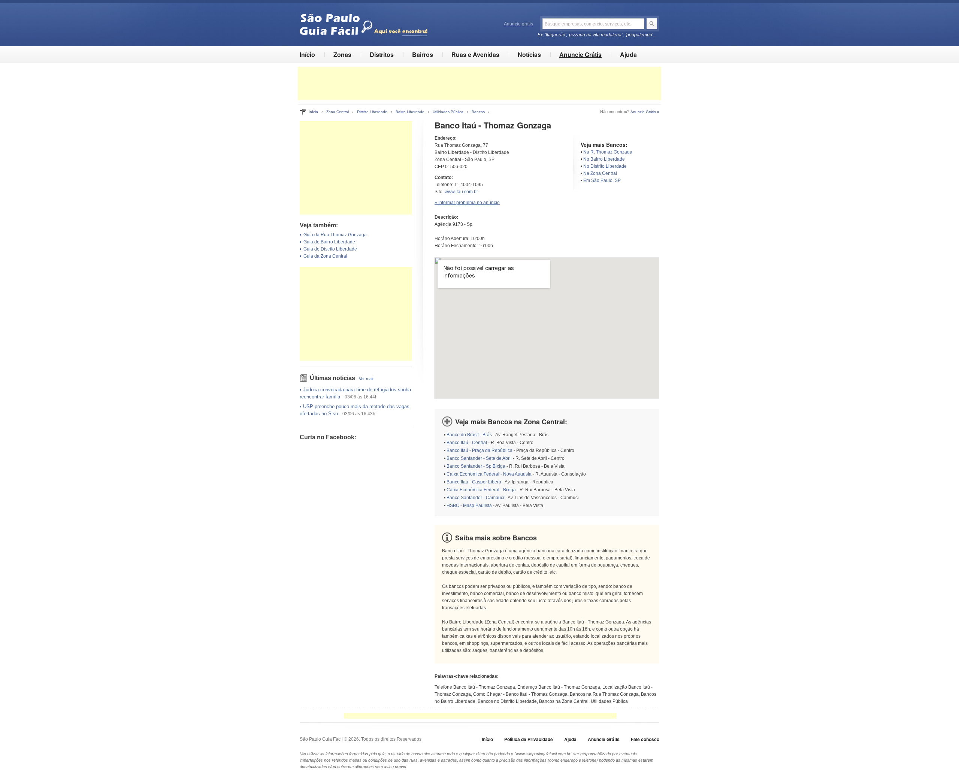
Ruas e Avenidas (475, 54)
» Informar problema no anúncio (467, 202)
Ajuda (628, 54)
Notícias (529, 54)
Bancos (478, 112)
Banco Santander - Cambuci (475, 497)
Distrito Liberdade (372, 112)
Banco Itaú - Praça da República (479, 450)
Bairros (422, 54)
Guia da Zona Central (325, 256)
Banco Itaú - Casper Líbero (474, 482)
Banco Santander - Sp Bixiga (476, 466)
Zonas (342, 54)
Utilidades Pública (448, 112)
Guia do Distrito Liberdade (330, 249)
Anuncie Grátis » (644, 112)
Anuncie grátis (518, 24)
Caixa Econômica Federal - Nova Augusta (489, 474)
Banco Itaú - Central (467, 442)
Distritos (382, 54)
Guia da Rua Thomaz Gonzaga (335, 234)
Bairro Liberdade (410, 112)
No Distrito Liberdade (605, 166)
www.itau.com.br (461, 191)
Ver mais (367, 378)
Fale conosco (645, 739)
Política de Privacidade (528, 739)
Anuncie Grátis (580, 54)
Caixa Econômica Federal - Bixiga (481, 489)
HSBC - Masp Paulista (469, 505)
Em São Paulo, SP (602, 180)
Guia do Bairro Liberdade (329, 242)
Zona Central (337, 112)
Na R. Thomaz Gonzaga (607, 152)
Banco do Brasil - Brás (469, 434)
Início (307, 54)
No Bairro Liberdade (604, 159)
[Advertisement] (479, 83)
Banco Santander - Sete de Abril (479, 458)
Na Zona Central (600, 173)
